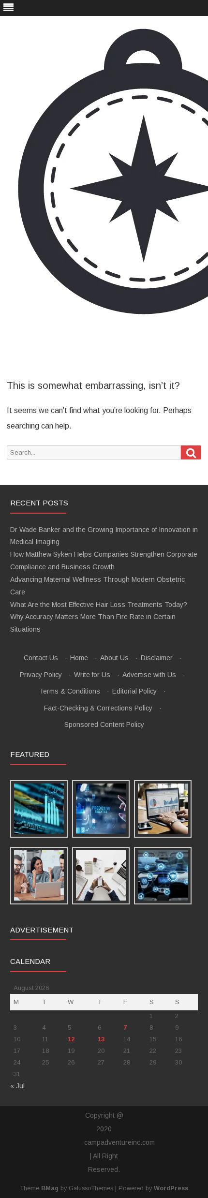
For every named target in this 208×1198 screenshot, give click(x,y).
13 (101, 1039)
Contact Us (41, 658)
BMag (50, 1188)
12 (71, 1039)
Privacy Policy (41, 675)
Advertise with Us (149, 675)
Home (79, 658)
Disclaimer (157, 658)
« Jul (17, 1086)
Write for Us (92, 675)
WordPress (171, 1188)
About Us (114, 658)
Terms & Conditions (69, 691)
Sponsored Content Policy (104, 724)
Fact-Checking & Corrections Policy (98, 708)
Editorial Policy (134, 691)
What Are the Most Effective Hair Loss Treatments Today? (98, 604)
